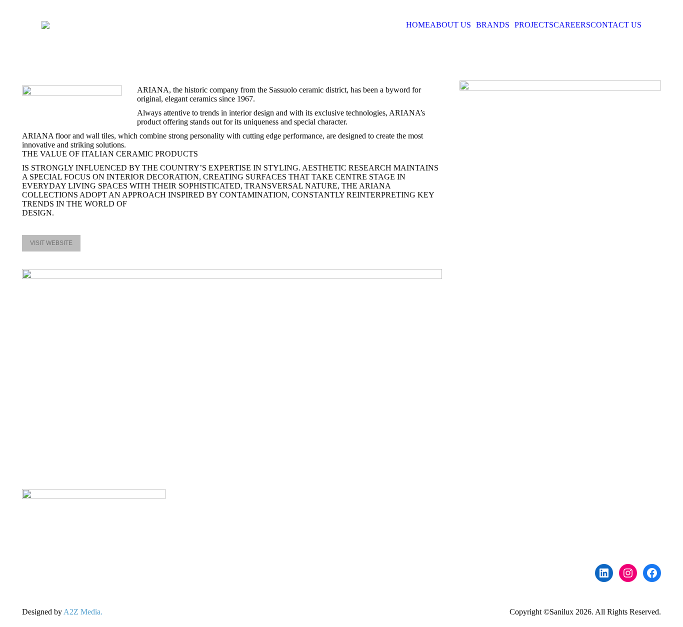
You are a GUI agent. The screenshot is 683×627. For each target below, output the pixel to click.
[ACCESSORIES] (590, 504)
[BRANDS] (424, 519)
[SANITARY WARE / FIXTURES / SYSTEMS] (590, 499)
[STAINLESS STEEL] (590, 509)
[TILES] (590, 519)
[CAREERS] (424, 524)
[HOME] (424, 499)
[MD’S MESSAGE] (424, 504)
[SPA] (590, 524)
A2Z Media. (83, 612)
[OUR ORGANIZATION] (424, 509)
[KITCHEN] (590, 514)
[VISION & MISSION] (424, 514)
